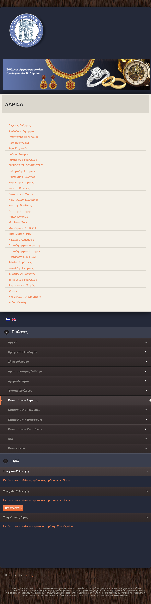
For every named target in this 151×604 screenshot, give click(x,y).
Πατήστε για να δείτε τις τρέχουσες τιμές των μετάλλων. (37, 500)
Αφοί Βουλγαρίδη (19, 142)
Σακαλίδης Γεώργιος (21, 268)
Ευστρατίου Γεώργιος (21, 176)
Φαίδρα (13, 291)
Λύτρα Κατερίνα (18, 216)
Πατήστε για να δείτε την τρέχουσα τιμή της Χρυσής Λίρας (38, 526)
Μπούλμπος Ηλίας (20, 233)
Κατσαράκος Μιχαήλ (21, 193)
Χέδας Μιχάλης (17, 302)
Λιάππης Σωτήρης (19, 211)
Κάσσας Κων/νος (19, 188)
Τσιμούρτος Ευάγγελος (22, 279)
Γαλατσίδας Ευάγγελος (22, 159)
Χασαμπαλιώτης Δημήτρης (24, 296)
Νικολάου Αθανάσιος (21, 239)
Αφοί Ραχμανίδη (18, 148)
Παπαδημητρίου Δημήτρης (24, 245)
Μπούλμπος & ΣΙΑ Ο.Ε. (23, 228)
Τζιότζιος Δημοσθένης (22, 273)
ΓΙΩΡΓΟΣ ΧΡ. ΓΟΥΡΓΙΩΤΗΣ (25, 165)
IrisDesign (29, 575)
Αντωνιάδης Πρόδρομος (23, 136)
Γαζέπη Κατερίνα (18, 154)
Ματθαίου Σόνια (18, 222)
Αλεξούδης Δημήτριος (21, 131)
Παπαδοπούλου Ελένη (22, 256)
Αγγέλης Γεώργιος (19, 125)
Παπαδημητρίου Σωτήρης (24, 251)
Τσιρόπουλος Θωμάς (21, 285)
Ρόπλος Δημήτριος (20, 262)
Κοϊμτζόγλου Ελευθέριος (23, 199)
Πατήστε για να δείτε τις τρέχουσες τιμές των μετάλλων (36, 480)
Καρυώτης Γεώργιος (21, 182)
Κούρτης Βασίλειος (20, 205)
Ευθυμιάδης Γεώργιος (22, 171)
